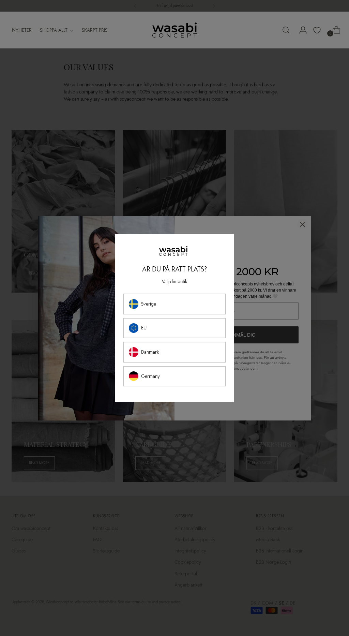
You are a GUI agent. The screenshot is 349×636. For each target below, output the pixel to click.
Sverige (148, 304)
